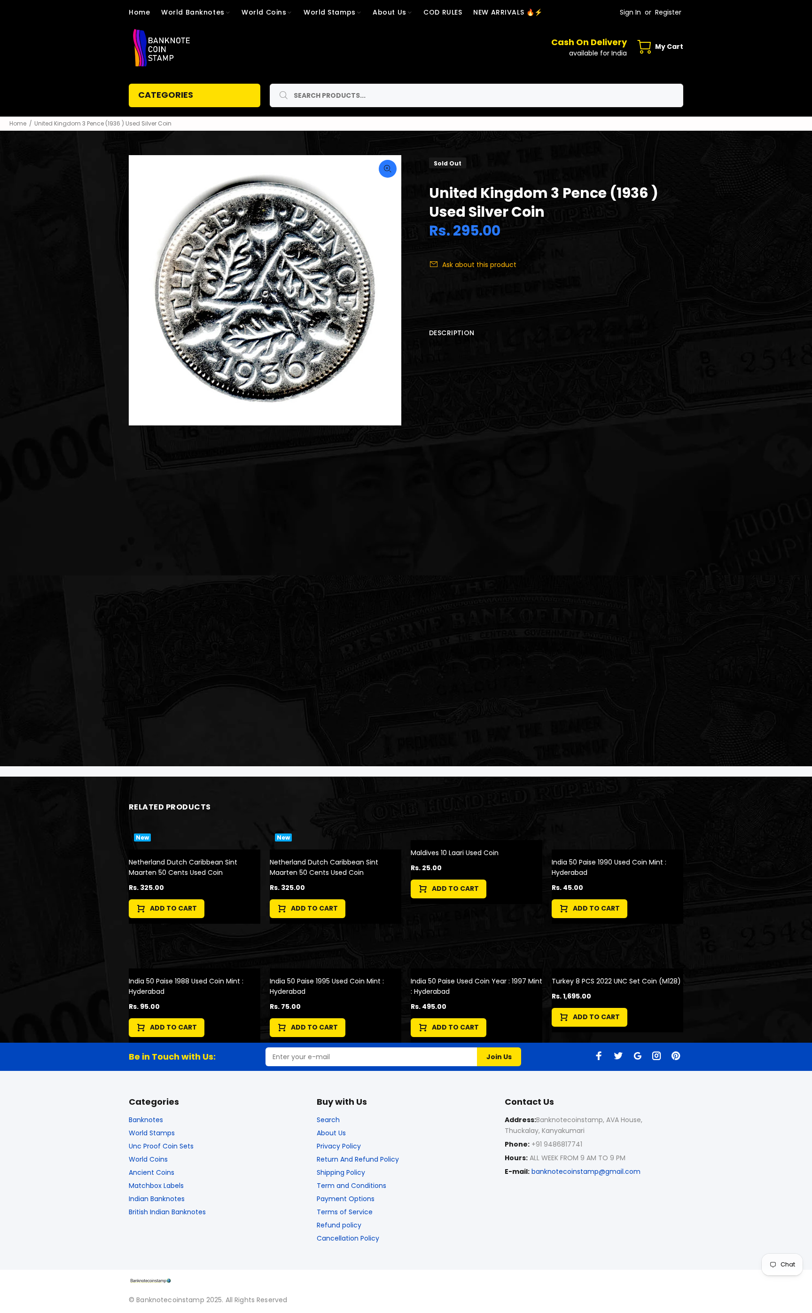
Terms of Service (345, 1212)
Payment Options (346, 1198)
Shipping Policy (341, 1172)
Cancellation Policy (348, 1238)
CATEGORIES (165, 95)
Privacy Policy (339, 1146)
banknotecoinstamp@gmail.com (585, 1171)
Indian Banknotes (157, 1198)
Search (328, 1119)
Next (388, 290)
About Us (331, 1133)
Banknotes (146, 1119)
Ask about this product (479, 264)
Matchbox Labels (156, 1185)
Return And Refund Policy (358, 1159)
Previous (142, 290)
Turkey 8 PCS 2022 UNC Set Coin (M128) (616, 981)
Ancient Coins (151, 1172)
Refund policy (339, 1225)
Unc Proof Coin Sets (161, 1146)
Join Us (499, 1056)
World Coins (148, 1159)
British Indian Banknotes (167, 1212)
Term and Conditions (351, 1185)
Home (17, 123)
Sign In (630, 12)
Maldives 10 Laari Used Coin (455, 852)
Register (668, 12)
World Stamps (152, 1133)
